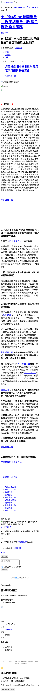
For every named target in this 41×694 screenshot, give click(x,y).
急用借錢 (8, 495)
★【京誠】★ (6, 527)
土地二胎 (13, 477)
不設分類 (18, 48)
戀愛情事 (17, 548)
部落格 (7, 55)
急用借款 (7, 315)
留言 (25, 542)
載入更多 (4, 556)
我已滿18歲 (5, 689)
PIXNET (10, 661)
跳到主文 (4, 33)
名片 (7, 57)
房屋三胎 (5, 390)
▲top (3, 552)
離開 (12, 689)
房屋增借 (8, 503)
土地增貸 (5, 477)
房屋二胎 (8, 492)
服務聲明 (24, 663)
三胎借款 (5, 462)
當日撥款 (8, 508)
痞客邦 (20, 542)
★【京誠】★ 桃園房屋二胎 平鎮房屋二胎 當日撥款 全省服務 (19, 22)
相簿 (7, 52)
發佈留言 (4, 569)
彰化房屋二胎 (10, 76)
